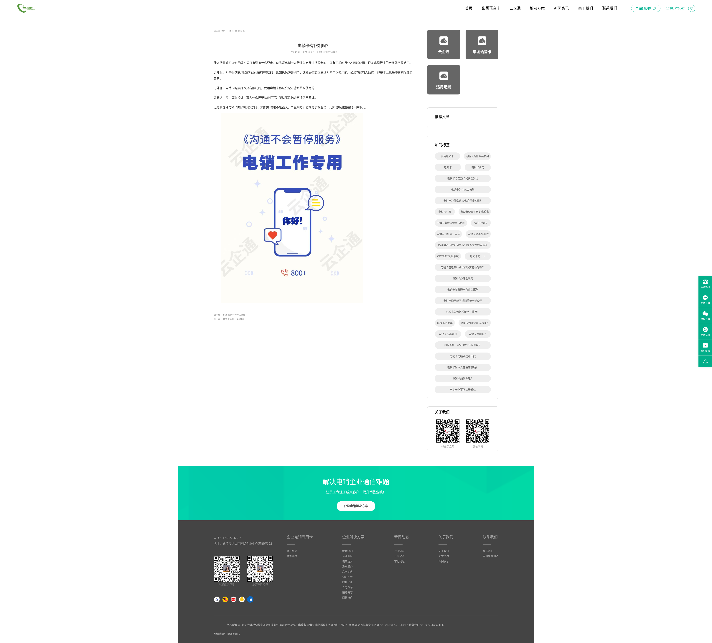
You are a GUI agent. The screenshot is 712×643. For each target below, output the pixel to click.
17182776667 (231, 538)
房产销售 (347, 571)
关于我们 (446, 537)
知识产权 (347, 576)
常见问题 (240, 30)
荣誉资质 (444, 556)
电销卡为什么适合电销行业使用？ (462, 200)
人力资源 (347, 587)
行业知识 (399, 550)
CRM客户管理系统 (448, 256)
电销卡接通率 (445, 322)
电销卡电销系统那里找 (463, 356)
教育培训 (347, 550)
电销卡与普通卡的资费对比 (462, 178)
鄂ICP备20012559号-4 (396, 625)
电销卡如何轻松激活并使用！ (463, 311)
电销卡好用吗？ (478, 334)
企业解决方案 (353, 537)
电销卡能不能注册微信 (463, 389)
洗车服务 (347, 566)
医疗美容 (347, 592)
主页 (229, 30)
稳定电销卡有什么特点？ (235, 315)
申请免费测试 (490, 556)
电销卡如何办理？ (462, 378)
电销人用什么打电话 (448, 233)
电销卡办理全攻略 (462, 278)
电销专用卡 (233, 633)
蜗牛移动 (292, 550)
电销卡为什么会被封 (477, 156)
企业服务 (347, 556)
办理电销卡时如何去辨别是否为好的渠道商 (462, 245)
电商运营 (347, 561)
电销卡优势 (477, 167)
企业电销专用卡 (300, 537)
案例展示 (444, 561)
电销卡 (232, 107)
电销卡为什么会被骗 (462, 189)
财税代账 (347, 582)
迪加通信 (292, 556)
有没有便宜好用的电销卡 (474, 211)
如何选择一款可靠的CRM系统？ (462, 345)
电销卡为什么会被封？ (234, 319)
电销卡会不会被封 (478, 233)
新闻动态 (401, 537)
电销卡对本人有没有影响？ (462, 367)
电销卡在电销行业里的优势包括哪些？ (463, 267)
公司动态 (399, 556)
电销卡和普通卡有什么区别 (462, 289)
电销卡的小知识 (448, 334)
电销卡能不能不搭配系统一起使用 (462, 300)
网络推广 (347, 597)
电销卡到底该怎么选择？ (474, 322)
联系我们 (490, 537)
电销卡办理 (444, 211)
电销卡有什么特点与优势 (451, 222)
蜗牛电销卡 (480, 222)
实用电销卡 (447, 156)
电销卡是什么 (478, 256)
